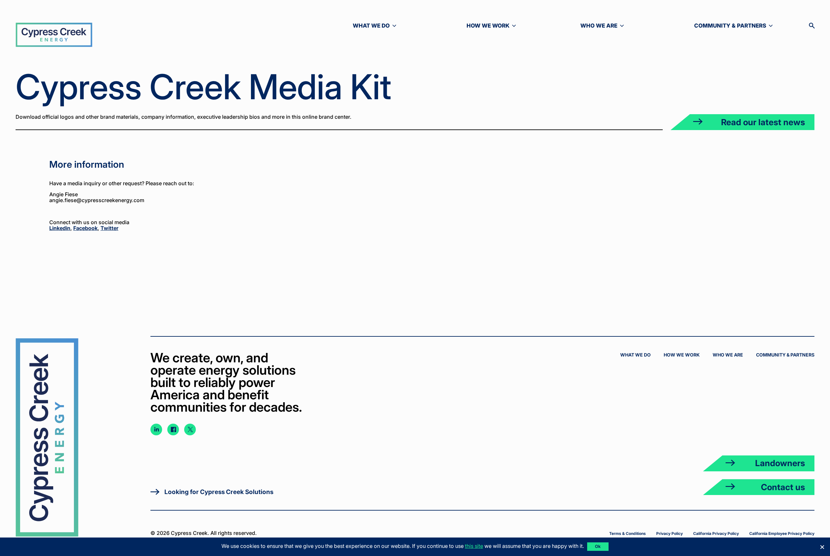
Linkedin (59, 228)
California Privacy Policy (716, 533)
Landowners (780, 463)
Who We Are (728, 354)
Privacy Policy (669, 533)
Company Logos (782, 164)
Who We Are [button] (605, 26)
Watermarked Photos (777, 191)
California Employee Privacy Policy (781, 533)
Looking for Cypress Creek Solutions (218, 492)
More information (781, 204)
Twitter (109, 228)
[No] (822, 547)
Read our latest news (763, 122)
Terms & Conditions (627, 533)
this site (474, 546)
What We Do (635, 354)
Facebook (85, 228)
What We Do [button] (378, 26)
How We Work (682, 354)
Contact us (783, 487)
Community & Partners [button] (730, 26)
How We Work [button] (492, 26)
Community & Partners (785, 354)
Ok (598, 546)
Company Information (775, 177)
